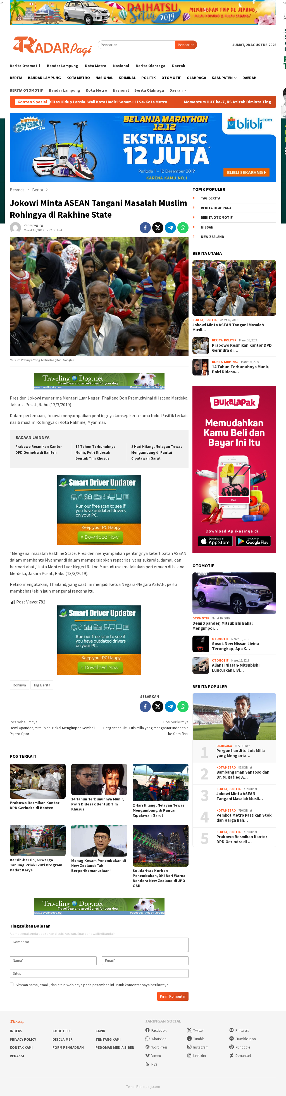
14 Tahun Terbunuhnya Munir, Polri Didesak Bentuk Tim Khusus (95, 452)
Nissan (207, 227)
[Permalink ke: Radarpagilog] (15, 227)
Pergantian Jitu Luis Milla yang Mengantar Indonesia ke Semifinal (146, 727)
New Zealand (212, 236)
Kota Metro (226, 767)
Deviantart (243, 1055)
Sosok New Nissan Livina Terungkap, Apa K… (235, 646)
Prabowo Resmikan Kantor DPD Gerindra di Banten (34, 805)
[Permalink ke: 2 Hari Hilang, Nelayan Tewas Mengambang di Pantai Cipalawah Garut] (161, 782)
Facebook (158, 1030)
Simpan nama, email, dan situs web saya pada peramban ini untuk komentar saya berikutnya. (92, 984)
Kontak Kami (21, 1047)
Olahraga (224, 746)
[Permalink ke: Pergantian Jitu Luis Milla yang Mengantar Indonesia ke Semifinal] (234, 716)
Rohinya (19, 685)
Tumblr (198, 1038)
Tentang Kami (108, 1039)
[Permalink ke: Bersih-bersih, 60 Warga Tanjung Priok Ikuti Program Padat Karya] (38, 840)
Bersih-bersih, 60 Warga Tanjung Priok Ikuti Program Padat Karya (36, 864)
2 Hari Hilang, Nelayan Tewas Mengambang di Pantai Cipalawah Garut (156, 452)
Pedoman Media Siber (115, 1047)
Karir (100, 1031)
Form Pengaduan (68, 1047)
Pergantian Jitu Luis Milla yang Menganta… (240, 753)
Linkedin (199, 1055)
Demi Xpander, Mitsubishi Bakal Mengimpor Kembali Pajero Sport (52, 727)
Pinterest (242, 1030)
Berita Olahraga (216, 208)
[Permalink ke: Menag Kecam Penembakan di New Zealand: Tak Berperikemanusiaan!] (99, 841)
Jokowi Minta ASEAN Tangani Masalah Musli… (228, 327)
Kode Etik (62, 1031)
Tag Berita (42, 685)
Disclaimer (63, 1039)
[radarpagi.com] (54, 44)
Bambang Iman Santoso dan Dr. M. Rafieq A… (243, 775)
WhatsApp (158, 1038)
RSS (154, 1064)
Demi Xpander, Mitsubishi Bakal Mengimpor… (222, 626)
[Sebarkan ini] (145, 227)
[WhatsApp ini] (183, 227)
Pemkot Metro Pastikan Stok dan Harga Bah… (243, 818)
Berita (197, 320)
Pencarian (186, 44)
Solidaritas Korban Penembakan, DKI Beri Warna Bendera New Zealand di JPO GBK (159, 878)
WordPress (159, 1047)
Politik (210, 320)
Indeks (16, 1031)
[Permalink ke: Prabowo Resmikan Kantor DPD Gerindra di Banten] (38, 781)
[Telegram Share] (170, 227)
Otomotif (200, 618)
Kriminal (231, 362)
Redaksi (17, 1056)
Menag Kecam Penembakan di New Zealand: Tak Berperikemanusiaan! (98, 865)
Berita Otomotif (217, 217)
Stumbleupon (245, 1038)
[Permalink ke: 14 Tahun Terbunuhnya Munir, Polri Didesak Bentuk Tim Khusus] (99, 779)
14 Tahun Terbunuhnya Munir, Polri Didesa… (241, 369)
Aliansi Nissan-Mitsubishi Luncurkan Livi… (235, 668)
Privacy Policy (23, 1039)
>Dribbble (242, 1047)
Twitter (198, 1030)
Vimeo (156, 1055)
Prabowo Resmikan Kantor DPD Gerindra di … (242, 348)
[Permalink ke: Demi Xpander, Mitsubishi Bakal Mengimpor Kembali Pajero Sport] (234, 593)
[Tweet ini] (157, 227)
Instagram (201, 1047)
